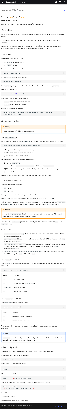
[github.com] (58, 406)
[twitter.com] (55, 406)
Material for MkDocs (12, 407)
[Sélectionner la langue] (60, 2)
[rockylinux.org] (64, 406)
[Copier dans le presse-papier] (64, 73)
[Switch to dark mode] (56, 2)
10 (22, 2)
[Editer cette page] (65, 10)
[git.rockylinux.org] (61, 406)
